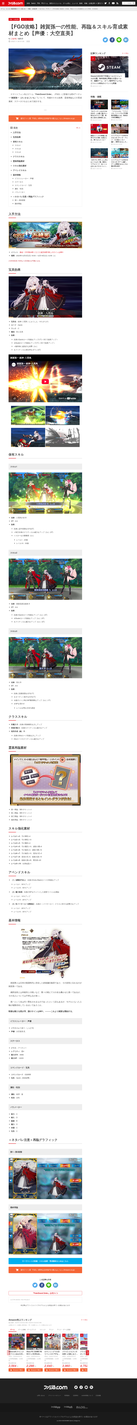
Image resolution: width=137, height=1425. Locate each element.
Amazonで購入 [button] (18, 1370)
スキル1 (18, 145)
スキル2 (18, 148)
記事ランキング (98, 53)
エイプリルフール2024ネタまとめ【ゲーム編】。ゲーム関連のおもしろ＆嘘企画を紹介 (119, 163)
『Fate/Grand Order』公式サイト (45, 1293)
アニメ (51, 1329)
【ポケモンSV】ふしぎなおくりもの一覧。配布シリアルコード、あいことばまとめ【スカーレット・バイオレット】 (99, 163)
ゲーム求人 (66, 3)
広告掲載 (98, 1395)
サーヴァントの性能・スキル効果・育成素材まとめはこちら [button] (45, 1261)
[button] (87, 1352)
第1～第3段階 (20, 200)
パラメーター (20, 192)
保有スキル (18, 141)
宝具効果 (17, 137)
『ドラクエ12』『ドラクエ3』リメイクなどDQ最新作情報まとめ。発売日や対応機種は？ (119, 114)
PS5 (38, 3)
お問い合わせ (41, 1395)
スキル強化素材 (19, 165)
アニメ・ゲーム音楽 (63, 1329)
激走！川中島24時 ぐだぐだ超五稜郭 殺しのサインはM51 (41, 252)
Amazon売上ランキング (20, 1319)
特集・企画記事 (89, 3)
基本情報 (17, 174)
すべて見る (84, 1319)
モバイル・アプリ (44, 9)
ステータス (19, 182)
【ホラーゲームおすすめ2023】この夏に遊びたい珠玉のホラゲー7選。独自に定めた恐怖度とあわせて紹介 (99, 114)
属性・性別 (19, 188)
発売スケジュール (55, 3)
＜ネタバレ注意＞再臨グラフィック (28, 196)
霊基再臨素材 (19, 161)
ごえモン (14, 38)
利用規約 (67, 1395)
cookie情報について (87, 1395)
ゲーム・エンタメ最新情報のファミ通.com (13, 9)
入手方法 (17, 132)
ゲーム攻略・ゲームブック (27, 1329)
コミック (43, 1329)
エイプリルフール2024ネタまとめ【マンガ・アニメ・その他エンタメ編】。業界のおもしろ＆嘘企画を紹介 (119, 138)
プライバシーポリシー (54, 1395)
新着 (28, 3)
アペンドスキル (19, 170)
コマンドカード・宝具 (23, 185)
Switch (33, 3)
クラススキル (19, 156)
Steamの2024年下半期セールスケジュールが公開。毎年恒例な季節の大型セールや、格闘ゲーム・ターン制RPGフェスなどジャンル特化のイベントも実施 (106, 79)
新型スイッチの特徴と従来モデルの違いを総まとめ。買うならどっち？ (99, 138)
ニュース (75, 3)
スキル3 (18, 152)
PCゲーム (44, 3)
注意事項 (75, 1395)
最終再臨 (18, 203)
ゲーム (12, 1329)
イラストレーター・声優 (24, 178)
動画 (80, 3)
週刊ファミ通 (102, 3)
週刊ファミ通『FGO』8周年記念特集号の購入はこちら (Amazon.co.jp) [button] (47, 118)
